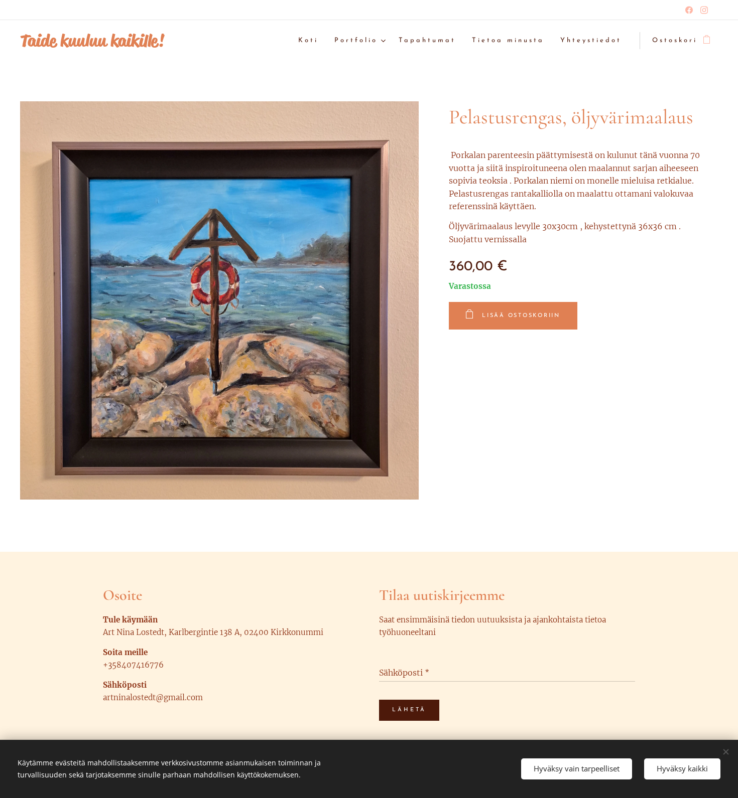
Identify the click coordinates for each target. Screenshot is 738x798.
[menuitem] (311, 41)
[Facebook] (689, 10)
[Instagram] (704, 10)
